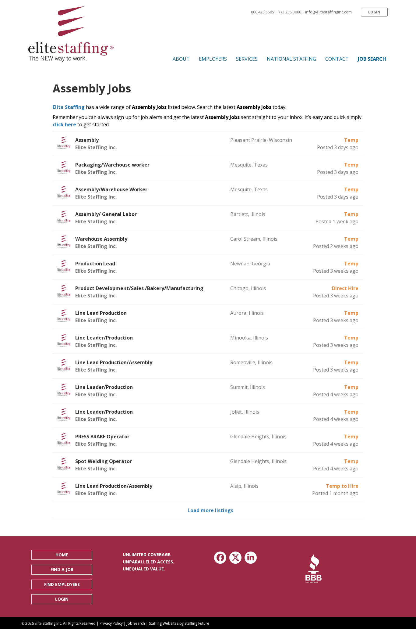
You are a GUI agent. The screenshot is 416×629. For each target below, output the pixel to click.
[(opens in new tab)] (313, 568)
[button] (374, 12)
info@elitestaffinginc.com (328, 12)
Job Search (136, 623)
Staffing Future (197, 623)
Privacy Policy (111, 623)
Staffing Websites (163, 623)
